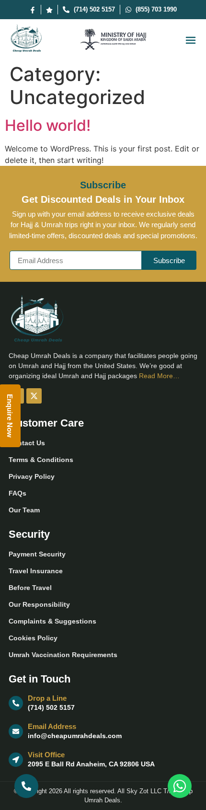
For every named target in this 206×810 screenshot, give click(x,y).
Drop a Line (47, 698)
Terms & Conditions (41, 459)
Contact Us (27, 443)
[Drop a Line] (16, 703)
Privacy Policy (32, 476)
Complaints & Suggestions (52, 621)
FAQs (17, 493)
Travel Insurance (36, 571)
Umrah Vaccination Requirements (63, 655)
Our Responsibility (39, 604)
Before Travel (30, 587)
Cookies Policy (33, 638)
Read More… (159, 376)
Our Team (24, 510)
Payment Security (37, 554)
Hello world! (48, 125)
